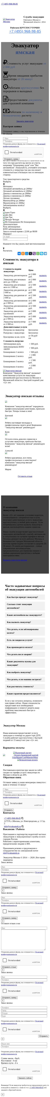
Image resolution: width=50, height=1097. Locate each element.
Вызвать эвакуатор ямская (15, 560)
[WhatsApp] (37, 253)
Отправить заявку (11, 159)
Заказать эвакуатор (25, 121)
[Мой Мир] (26, 253)
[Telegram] (45, 253)
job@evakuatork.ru (11, 853)
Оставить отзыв (25, 476)
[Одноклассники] (23, 253)
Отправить (8, 810)
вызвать (43, 275)
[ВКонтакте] (19, 253)
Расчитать (7, 251)
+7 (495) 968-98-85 (9, 4)
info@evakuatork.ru (12, 826)
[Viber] (34, 253)
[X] (30, 253)
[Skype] (41, 253)
